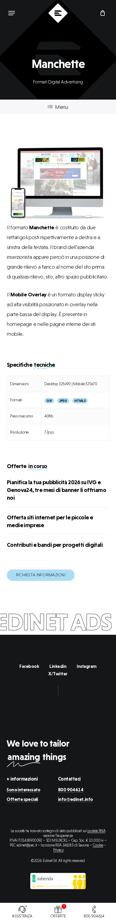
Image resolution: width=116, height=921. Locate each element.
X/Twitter (58, 674)
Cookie (98, 845)
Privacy (58, 850)
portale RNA (96, 831)
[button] (11, 13)
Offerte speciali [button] (22, 799)
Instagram (87, 666)
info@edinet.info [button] (75, 799)
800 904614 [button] (70, 789)
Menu (61, 107)
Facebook (29, 666)
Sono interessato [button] (23, 789)
